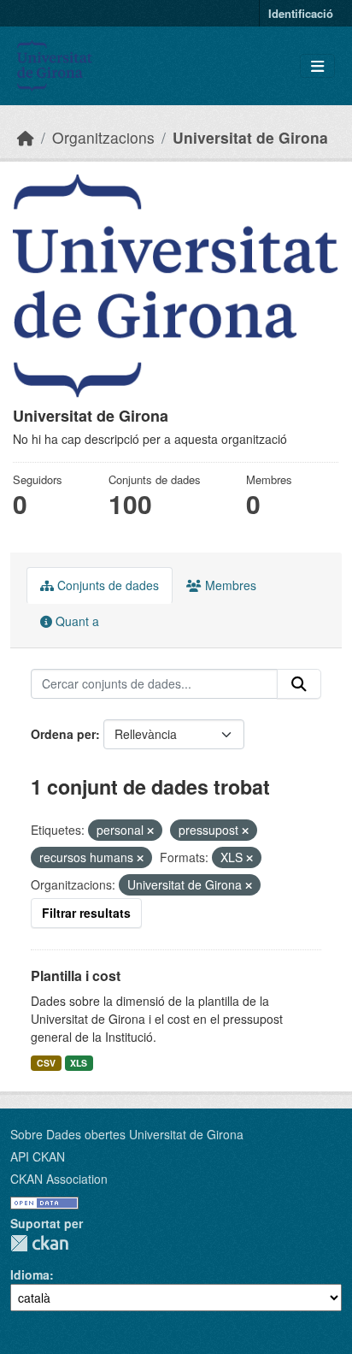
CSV (46, 1062)
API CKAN (37, 1156)
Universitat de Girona (250, 137)
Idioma (30, 1274)
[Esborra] (150, 830)
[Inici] (25, 137)
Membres (229, 585)
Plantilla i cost (75, 975)
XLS (78, 1062)
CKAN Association (59, 1178)
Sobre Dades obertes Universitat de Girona (126, 1134)
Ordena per (63, 733)
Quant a (75, 621)
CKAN (39, 1243)
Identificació (300, 13)
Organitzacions (103, 137)
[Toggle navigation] (317, 66)
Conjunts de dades (106, 585)
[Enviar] (299, 684)
